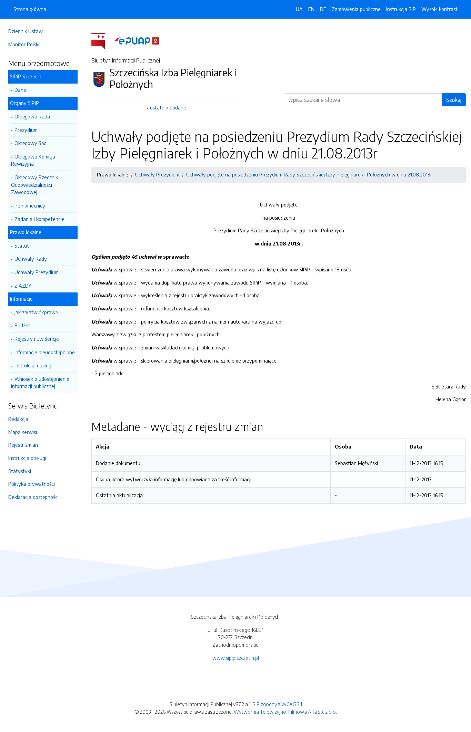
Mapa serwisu (23, 432)
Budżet (22, 325)
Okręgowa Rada (32, 116)
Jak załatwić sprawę (36, 312)
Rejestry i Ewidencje (36, 339)
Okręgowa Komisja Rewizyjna (33, 160)
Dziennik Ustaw (25, 31)
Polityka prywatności (31, 484)
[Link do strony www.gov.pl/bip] (102, 40)
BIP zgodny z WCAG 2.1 (277, 704)
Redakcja (18, 419)
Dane (20, 90)
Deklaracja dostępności (33, 497)
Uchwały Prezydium (36, 272)
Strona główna (29, 9)
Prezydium (26, 130)
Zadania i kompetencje (39, 219)
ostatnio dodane (168, 107)
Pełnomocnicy (29, 205)
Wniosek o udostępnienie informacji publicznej (40, 382)
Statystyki (19, 471)
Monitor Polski (23, 44)
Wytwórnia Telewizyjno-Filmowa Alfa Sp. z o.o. (285, 712)
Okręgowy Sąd (30, 143)
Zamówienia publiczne (356, 9)
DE (323, 9)
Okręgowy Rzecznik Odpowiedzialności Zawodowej (34, 184)
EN (311, 9)
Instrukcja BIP (401, 9)
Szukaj (453, 99)
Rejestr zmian (23, 445)
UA (299, 9)
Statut (21, 245)
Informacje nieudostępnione (44, 352)
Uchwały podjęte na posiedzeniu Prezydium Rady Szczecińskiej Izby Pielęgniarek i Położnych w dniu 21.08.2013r (309, 174)
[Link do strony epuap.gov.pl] (136, 40)
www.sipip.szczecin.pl (235, 658)
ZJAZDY (22, 285)
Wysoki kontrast (439, 9)
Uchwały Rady (30, 259)
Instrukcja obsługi (33, 365)
